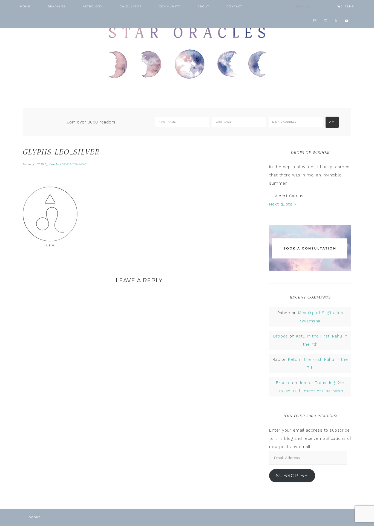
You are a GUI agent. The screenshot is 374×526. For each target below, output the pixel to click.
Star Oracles (187, 52)
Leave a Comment (73, 164)
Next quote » (282, 204)
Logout (34, 517)
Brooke (280, 336)
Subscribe (292, 475)
